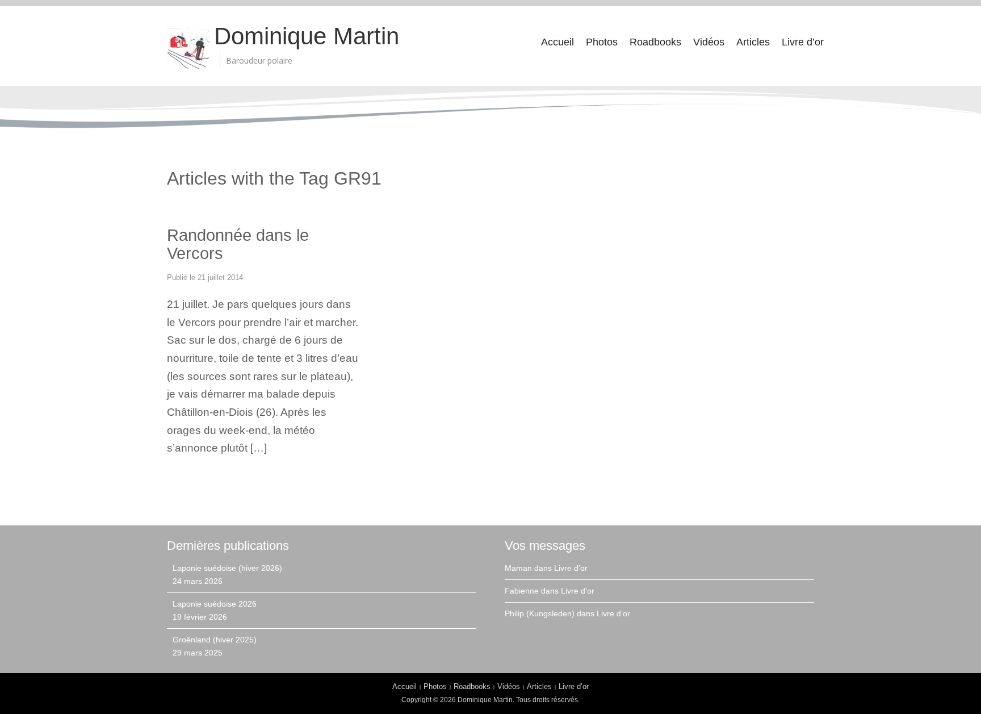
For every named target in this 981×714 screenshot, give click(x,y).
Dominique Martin (306, 36)
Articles (753, 42)
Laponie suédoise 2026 (215, 603)
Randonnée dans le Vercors (238, 244)
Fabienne (522, 590)
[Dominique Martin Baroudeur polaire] (188, 47)
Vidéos (708, 42)
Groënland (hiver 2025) (215, 639)
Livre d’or (803, 42)
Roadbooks (655, 42)
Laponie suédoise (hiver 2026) (227, 568)
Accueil (557, 42)
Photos (602, 42)
